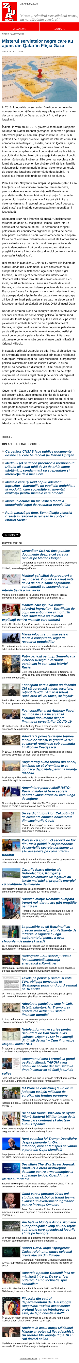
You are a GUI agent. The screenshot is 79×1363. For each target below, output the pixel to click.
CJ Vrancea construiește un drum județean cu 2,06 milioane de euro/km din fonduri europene (47, 1092)
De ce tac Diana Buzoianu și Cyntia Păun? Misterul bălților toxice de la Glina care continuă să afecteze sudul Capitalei (49, 1118)
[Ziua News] (9, 11)
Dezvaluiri (17, 33)
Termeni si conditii (28, 1358)
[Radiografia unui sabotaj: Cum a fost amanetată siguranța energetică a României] (11, 959)
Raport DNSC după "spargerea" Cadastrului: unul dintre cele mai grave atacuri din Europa (47, 1251)
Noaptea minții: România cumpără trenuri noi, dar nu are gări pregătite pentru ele (49, 902)
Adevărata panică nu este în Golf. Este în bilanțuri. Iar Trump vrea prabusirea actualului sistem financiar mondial (47, 1009)
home (5, 33)
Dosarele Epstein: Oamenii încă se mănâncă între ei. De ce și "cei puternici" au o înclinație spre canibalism (48, 1278)
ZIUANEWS (19, 29)
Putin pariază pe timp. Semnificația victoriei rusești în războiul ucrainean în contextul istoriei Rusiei (38, 516)
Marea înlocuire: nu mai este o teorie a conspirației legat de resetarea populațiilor (37, 503)
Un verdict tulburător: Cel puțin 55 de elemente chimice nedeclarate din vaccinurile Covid (48, 817)
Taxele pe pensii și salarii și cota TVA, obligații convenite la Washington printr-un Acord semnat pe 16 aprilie (49, 983)
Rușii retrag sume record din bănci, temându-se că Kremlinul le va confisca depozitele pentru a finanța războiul (49, 767)
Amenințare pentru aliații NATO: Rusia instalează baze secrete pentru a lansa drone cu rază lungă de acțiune (48, 793)
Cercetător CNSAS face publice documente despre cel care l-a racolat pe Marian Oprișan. (40, 453)
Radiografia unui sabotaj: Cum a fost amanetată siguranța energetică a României (46, 959)
